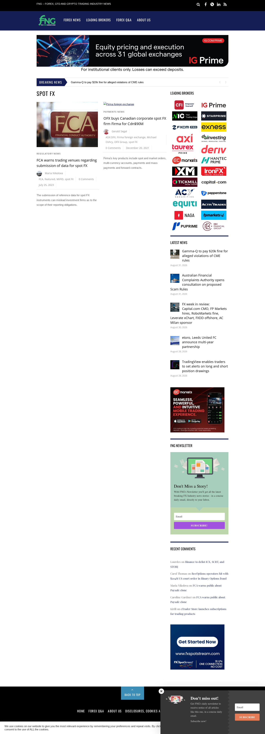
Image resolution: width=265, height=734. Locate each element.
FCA (41, 179)
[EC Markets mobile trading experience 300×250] (197, 429)
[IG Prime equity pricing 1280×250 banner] (132, 71)
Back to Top (133, 695)
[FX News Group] (47, 25)
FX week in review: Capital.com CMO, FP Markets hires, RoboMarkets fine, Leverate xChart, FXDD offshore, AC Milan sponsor (198, 313)
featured (50, 179)
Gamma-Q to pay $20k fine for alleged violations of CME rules (107, 82)
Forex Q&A (124, 20)
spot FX (69, 179)
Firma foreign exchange (131, 137)
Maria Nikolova (54, 173)
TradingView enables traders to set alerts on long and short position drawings (205, 366)
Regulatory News (49, 153)
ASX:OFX (111, 137)
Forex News (72, 20)
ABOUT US (115, 711)
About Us (144, 20)
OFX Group (120, 142)
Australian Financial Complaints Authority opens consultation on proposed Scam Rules (197, 282)
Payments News (114, 111)
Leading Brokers (98, 20)
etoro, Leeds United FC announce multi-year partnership (199, 342)
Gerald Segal (119, 131)
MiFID (60, 179)
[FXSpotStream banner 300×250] (197, 667)
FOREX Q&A (96, 711)
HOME (81, 711)
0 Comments (86, 179)
